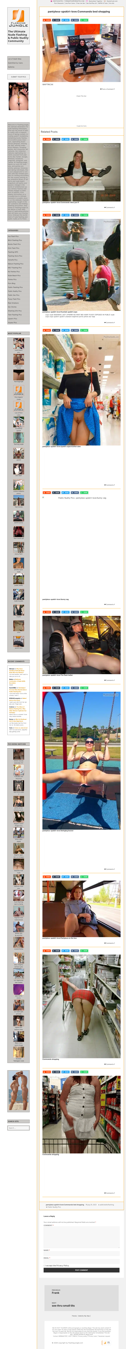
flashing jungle (18, 444)
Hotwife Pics (12, 260)
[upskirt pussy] (18, 516)
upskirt (18, 460)
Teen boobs (19, 507)
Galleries (11, 67)
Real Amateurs (13, 303)
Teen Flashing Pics (15, 315)
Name (47, 1250)
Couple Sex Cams (81, 126)
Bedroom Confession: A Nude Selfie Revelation (17, 681)
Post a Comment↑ (108, 89)
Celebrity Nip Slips (84, 1316)
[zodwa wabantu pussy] (18, 484)
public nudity (18, 585)
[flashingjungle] (18, 375)
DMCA (75, 1336)
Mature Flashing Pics (15, 264)
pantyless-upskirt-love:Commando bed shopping (65, 1205)
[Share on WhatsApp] (84, 20)
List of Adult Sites (14, 59)
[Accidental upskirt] (18, 422)
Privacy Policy (62, 1265)
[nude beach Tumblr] (18, 359)
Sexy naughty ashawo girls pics (18, 967)
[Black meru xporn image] (18, 1036)
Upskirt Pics (12, 319)
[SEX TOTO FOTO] (18, 989)
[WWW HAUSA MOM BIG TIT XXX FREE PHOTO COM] (18, 754)
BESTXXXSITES (58, 1)
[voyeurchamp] (18, 942)
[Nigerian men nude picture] (18, 911)
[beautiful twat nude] (18, 864)
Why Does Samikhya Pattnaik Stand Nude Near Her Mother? (16, 670)
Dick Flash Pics (13, 248)
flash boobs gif (19, 538)
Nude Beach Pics (14, 275)
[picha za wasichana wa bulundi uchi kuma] (18, 801)
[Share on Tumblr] (56, 20)
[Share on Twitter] (65, 20)
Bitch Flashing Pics (15, 240)
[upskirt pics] (18, 641)
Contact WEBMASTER (60, 1336)
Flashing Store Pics (15, 256)
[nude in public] (18, 594)
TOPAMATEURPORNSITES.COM (74, 1)
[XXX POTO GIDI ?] (18, 785)
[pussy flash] (18, 547)
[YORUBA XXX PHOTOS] (18, 770)
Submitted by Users (15, 63)
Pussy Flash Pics (14, 299)
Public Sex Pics (13, 295)
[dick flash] (18, 469)
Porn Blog (11, 283)
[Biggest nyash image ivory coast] (18, 817)
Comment (49, 1225)
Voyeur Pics (12, 323)
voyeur (18, 616)
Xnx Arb (111, 3)
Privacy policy (82, 1336)
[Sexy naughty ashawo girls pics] (18, 958)
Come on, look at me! (21, 728)
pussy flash (19, 554)
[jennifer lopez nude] (18, 563)
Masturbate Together (95, 1)
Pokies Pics (12, 279)
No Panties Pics (14, 272)
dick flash (18, 475)
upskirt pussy (18, 522)
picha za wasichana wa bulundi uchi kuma (19, 810)
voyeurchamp (18, 949)
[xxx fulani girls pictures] (18, 1005)
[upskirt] (18, 453)
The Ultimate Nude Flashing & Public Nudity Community (18, 36)
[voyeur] (18, 610)
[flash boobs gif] (18, 531)
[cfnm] (18, 625)
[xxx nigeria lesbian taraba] (18, 973)
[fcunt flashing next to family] (18, 895)
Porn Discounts (59, 3)
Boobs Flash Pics (14, 244)
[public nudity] (18, 578)
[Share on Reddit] (46, 20)
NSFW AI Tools (103, 3)
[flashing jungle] (18, 437)
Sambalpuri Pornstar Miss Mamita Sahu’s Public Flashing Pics (18, 689)
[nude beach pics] (18, 343)
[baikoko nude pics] (18, 879)
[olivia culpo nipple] (18, 832)
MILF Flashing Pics (15, 268)
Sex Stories (12, 307)
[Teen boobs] (18, 500)
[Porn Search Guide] (18, 390)
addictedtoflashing (107, 1205)
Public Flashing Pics (15, 287)
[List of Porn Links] (18, 406)
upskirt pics (19, 648)
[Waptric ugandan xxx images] (18, 848)
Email (47, 1258)
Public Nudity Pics (14, 291)
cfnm (18, 632)
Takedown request (104, 1336)
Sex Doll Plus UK (92, 3)
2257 (70, 1336)
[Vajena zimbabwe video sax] (18, 1020)
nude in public (18, 601)
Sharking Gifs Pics (15, 311)
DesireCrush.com (112, 1)
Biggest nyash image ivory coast (18, 826)
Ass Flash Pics (13, 236)
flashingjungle (18, 381)
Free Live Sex (81, 3)
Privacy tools (92, 1336)
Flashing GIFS (13, 252)
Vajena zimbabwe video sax (18, 1029)
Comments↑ (110, 207)
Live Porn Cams (70, 3)
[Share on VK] (74, 20)
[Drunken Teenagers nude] (18, 1052)
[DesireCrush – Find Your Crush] (18, 96)
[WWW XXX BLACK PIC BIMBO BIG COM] (18, 926)
